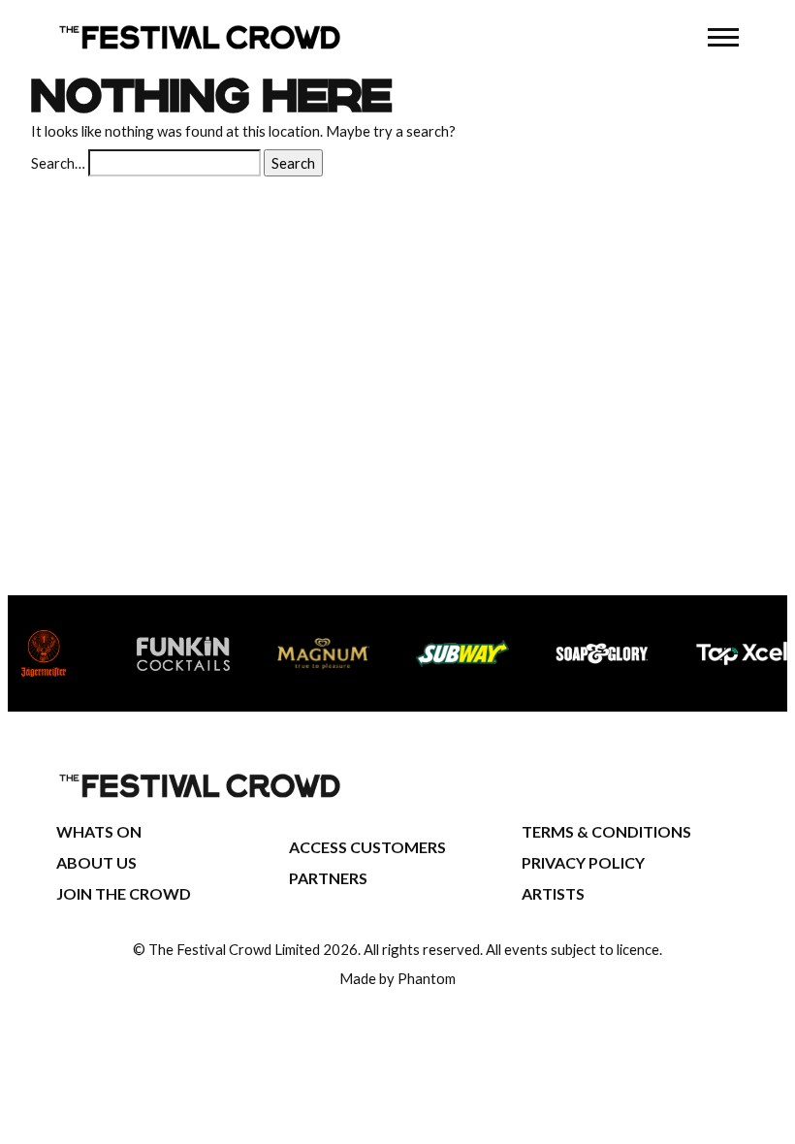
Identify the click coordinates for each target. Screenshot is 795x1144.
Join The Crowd (123, 893)
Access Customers (367, 847)
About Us (96, 862)
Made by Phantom (397, 978)
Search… (58, 163)
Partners (328, 878)
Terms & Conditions (606, 831)
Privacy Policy (583, 862)
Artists (553, 893)
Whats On (99, 831)
